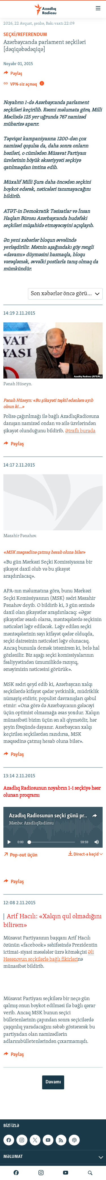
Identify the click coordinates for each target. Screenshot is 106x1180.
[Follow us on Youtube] (48, 1140)
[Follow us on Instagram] (21, 1140)
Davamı (53, 1082)
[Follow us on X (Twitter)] (35, 1140)
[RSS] (61, 1140)
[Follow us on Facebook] (8, 1140)
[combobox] (65, 293)
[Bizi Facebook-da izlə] (16, 1173)
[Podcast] (74, 1140)
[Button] (13, 74)
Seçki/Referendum (25, 34)
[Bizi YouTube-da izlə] (65, 1173)
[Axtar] (90, 1173)
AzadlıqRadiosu (39, 823)
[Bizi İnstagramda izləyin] (41, 1173)
